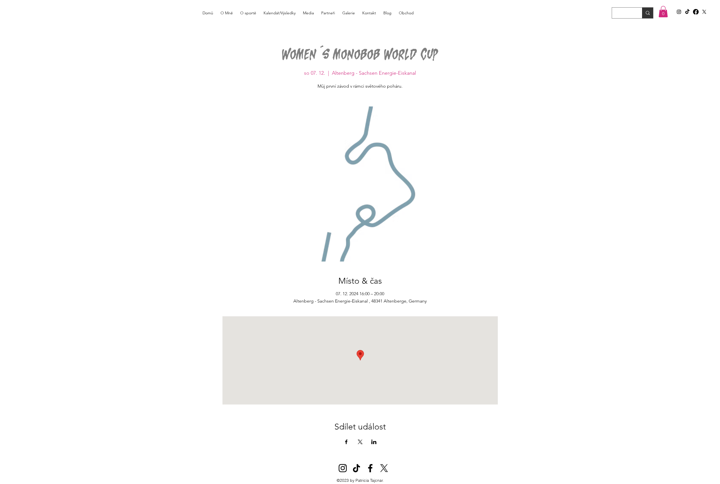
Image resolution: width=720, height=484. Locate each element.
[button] (663, 11)
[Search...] (647, 13)
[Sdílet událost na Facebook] (346, 442)
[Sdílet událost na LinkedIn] (374, 442)
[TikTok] (687, 12)
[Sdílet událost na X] (360, 442)
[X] (704, 12)
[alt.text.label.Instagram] (679, 12)
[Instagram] (342, 468)
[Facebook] (696, 12)
